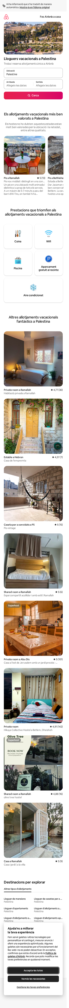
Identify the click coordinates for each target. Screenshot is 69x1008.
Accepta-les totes (33, 970)
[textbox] (18, 86)
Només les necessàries (33, 978)
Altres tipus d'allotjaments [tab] (17, 888)
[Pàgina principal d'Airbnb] (6, 17)
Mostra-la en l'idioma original (35, 7)
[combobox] (33, 74)
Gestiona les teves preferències (33, 987)
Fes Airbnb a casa (50, 16)
